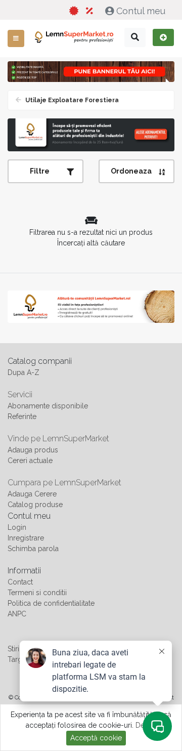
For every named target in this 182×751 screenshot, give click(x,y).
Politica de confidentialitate (51, 603)
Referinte (22, 416)
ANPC (17, 614)
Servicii (20, 394)
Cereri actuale (30, 460)
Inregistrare (26, 538)
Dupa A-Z (23, 372)
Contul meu (141, 11)
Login (17, 527)
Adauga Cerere (32, 494)
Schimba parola (33, 549)
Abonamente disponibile (48, 406)
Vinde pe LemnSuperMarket (58, 438)
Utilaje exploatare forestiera (71, 100)
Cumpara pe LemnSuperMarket (64, 482)
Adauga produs (33, 450)
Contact (20, 582)
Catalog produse (35, 504)
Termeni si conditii (37, 593)
